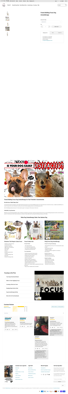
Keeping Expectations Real (12, 288)
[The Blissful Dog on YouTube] (49, 374)
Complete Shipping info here (47, 40)
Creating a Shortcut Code (12, 284)
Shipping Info (45, 32)
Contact (16, 369)
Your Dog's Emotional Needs (12, 276)
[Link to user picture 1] (41, 325)
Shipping (16, 373)
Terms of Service (18, 375)
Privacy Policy (17, 377)
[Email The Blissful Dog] (41, 374)
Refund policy (30, 375)
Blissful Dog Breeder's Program (45, 369)
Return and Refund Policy (32, 369)
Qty (41, 24)
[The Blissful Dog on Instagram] (45, 374)
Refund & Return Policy (18, 379)
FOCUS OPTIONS (43, 19)
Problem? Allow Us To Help (19, 371)
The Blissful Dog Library (32, 373)
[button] (9, 5)
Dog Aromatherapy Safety (12, 292)
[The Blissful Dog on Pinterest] (47, 374)
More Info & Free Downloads (12, 295)
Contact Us (60, 32)
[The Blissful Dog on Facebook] (43, 374)
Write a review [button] (54, 306)
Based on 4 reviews (7, 307)
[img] (11, 320)
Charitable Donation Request (45, 371)
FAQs (53, 32)
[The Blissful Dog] (3, 5)
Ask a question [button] (60, 306)
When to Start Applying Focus (12, 280)
